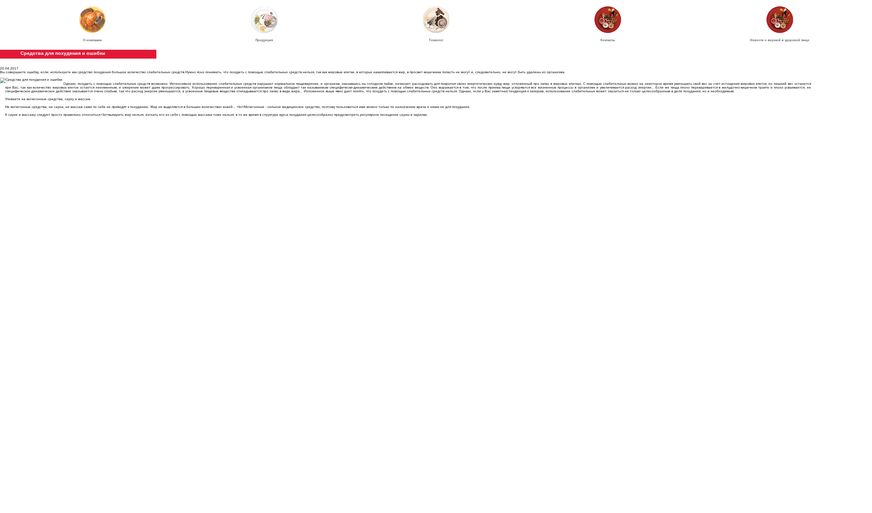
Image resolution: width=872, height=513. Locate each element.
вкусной (774, 40)
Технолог (436, 40)
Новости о (759, 40)
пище (805, 40)
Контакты (608, 40)
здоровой (792, 40)
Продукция (264, 40)
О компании (92, 40)
